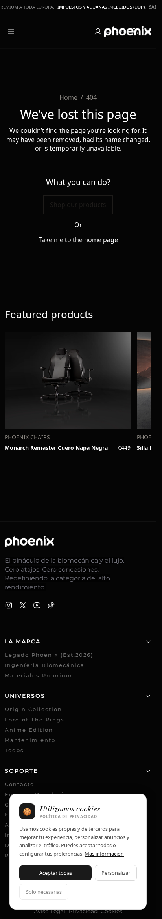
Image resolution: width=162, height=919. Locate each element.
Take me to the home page (78, 239)
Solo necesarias (44, 891)
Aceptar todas (55, 872)
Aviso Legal (49, 911)
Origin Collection (33, 709)
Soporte (21, 770)
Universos (25, 695)
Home (68, 97)
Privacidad (83, 911)
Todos (14, 750)
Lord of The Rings (34, 720)
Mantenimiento (30, 740)
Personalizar (115, 872)
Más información (104, 853)
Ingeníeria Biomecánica (45, 665)
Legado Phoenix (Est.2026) (49, 655)
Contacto (19, 784)
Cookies (111, 911)
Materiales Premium (38, 676)
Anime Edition (29, 730)
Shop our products (78, 204)
